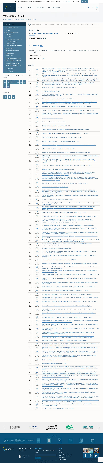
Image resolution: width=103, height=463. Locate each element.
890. (30, 325)
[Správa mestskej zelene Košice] (70, 441)
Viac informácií (68, 1)
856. (30, 191)
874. (30, 263)
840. (30, 129)
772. (30, 70)
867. (30, 236)
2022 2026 (5, 81)
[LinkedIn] (13, 97)
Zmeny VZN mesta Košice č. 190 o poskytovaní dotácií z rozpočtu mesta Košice (62, 137)
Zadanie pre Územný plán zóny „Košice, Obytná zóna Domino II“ (58, 169)
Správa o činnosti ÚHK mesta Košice (51, 91)
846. (30, 149)
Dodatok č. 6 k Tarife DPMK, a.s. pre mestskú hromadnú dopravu (58, 199)
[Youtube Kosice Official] (90, 455)
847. (30, 152)
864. (30, 225)
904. (30, 380)
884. (30, 302)
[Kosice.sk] (9, 7)
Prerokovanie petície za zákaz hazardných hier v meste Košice (57, 99)
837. (30, 118)
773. (30, 75)
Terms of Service (42, 461)
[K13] (49, 441)
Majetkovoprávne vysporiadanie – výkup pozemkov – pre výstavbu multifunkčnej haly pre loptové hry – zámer (69, 216)
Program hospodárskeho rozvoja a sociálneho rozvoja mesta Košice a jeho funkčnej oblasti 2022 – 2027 (68, 110)
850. (30, 165)
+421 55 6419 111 (25, 456)
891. (30, 329)
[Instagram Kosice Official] (85, 7)
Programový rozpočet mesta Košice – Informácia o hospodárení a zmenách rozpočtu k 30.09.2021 (66, 106)
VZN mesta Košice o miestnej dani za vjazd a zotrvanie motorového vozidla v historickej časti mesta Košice (69, 145)
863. (30, 221)
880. (30, 286)
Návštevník (40, 7)
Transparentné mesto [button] (55, 7)
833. (30, 102)
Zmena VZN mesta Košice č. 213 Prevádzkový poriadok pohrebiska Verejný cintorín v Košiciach (65, 129)
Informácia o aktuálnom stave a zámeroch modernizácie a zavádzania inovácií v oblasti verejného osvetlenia (69, 263)
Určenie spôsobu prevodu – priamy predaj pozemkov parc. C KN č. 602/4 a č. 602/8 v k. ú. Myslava (67, 306)
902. (30, 372)
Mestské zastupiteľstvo (12, 32)
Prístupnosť (62, 457)
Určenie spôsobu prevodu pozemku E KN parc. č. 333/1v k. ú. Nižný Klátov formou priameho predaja (67, 317)
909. (30, 400)
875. (30, 267)
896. (30, 348)
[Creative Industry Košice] (15, 427)
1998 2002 (24, 81)
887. (30, 313)
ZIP (37, 113)
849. (30, 161)
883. (30, 298)
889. (30, 321)
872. (30, 256)
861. (30, 212)
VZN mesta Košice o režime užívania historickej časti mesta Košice (58, 149)
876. (30, 271)
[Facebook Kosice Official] (81, 7)
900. (30, 363)
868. (30, 240)
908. (30, 396)
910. (30, 404)
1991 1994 (8, 86)
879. (30, 283)
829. (30, 87)
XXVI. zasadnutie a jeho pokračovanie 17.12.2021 (75, 24)
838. (30, 122)
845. (30, 145)
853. (30, 178)
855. (30, 187)
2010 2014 (14, 81)
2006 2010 (18, 81)
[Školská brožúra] (87, 427)
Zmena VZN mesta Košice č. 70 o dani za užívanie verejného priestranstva (60, 141)
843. (30, 137)
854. (30, 183)
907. (30, 393)
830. (30, 91)
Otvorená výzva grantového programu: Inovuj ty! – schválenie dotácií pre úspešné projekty (64, 183)
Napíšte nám (25, 458)
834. (30, 106)
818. (30, 83)
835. (30, 110)
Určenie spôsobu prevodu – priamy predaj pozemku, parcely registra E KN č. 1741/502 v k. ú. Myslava (67, 294)
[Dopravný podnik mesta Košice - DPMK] (9, 441)
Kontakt (61, 452)
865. (30, 229)
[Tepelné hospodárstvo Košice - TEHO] (29, 439)
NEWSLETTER (38, 448)
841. (30, 133)
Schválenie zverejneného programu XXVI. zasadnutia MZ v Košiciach (59, 87)
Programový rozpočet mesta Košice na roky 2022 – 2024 (56, 125)
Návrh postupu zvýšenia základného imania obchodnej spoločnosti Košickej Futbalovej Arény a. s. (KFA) (68, 225)
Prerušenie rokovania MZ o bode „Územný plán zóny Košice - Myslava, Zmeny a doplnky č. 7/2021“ (66, 165)
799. (30, 79)
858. (30, 199)
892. (30, 333)
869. (30, 244)
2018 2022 (8, 81)
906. (30, 389)
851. (30, 169)
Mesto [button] (20, 7)
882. (30, 294)
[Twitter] (9, 97)
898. (30, 356)
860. (30, 208)
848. (30, 156)
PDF (37, 69)
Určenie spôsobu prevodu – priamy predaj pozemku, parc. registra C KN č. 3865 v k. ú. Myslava (65, 290)
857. (30, 196)
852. (30, 173)
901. (30, 368)
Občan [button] (29, 7)
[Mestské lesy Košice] (38, 441)
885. (30, 306)
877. (30, 275)
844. (30, 141)
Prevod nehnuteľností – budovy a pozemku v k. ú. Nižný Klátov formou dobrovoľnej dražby (64, 340)
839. (30, 125)
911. (30, 408)
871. (30, 252)
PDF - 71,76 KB (38, 55)
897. (30, 352)
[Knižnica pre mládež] (92, 441)
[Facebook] (5, 97)
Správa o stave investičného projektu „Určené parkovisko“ (56, 248)
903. (30, 376)
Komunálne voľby (10, 68)
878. (30, 279)
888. (30, 317)
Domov (61, 450)
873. (30, 260)
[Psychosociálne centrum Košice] (81, 441)
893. (30, 336)
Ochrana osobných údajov (65, 455)
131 (44, 58)
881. (30, 290)
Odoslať (38, 458)
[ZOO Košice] (60, 443)
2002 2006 (21, 81)
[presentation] (4, 427)
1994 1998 (5, 86)
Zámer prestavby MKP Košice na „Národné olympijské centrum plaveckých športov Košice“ (65, 212)
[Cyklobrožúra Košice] (70, 427)
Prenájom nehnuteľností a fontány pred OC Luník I (54, 363)
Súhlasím (84, 1)
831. (30, 95)
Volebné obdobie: (51, 24)
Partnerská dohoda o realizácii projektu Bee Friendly (55, 187)
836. (30, 114)
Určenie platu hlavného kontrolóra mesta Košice (54, 122)
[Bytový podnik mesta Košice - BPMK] (20, 441)
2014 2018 (11, 81)
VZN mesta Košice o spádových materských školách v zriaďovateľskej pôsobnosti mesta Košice (66, 152)
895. (30, 344)
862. (30, 216)
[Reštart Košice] (33, 427)
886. (30, 310)
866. (30, 233)
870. (30, 248)
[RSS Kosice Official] (96, 455)
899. (30, 359)
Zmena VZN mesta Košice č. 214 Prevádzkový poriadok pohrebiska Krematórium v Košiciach (65, 133)
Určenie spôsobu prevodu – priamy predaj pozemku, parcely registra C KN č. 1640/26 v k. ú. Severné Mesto (68, 286)
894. (30, 340)
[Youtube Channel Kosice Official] (89, 7)
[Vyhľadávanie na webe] (93, 7)
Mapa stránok (62, 459)
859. (30, 203)
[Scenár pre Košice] (51, 427)
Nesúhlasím (76, 1)
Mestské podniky (51, 436)
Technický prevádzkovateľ (65, 454)
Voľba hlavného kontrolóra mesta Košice (52, 118)
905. (30, 384)
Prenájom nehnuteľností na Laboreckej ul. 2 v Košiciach (55, 359)
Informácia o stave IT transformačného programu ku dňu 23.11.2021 (59, 259)
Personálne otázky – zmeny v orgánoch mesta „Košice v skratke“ (58, 408)
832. (30, 99)
